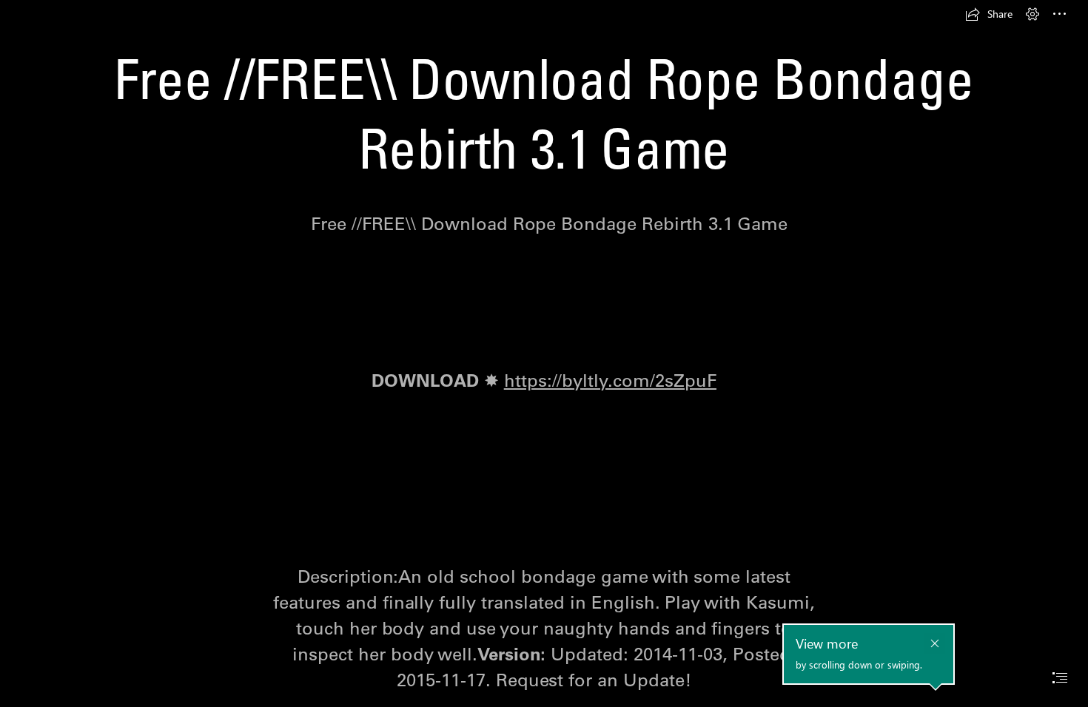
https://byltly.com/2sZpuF (610, 380)
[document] (544, 353)
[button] (988, 14)
